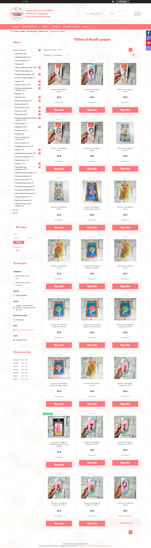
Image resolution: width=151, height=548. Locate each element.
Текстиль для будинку (22, 71)
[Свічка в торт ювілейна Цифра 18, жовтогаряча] (92, 309)
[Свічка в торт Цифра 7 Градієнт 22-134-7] (92, 427)
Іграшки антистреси (22, 179)
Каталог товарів (19, 31)
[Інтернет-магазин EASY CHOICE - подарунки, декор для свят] (17, 13)
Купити (59, 110)
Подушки (18, 64)
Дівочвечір (19, 53)
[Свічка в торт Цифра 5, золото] (59, 250)
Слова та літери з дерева (24, 78)
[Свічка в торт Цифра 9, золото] (59, 191)
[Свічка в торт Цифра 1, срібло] (59, 74)
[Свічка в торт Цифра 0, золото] (92, 368)
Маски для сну (20, 104)
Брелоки (18, 94)
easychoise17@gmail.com (25, 330)
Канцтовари (19, 114)
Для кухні (18, 97)
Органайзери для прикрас (24, 173)
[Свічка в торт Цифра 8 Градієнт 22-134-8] (59, 487)
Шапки (17, 150)
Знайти (19, 242)
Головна (15, 27)
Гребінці (18, 134)
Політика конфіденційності (103, 546)
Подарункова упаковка (23, 74)
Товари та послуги (29, 27)
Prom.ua (86, 544)
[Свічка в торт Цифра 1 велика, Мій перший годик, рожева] (59, 427)
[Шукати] (137, 13)
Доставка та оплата (71, 27)
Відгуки (15, 213)
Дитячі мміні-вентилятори (24, 193)
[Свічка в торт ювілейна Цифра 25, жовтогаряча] (59, 368)
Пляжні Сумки (20, 123)
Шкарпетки (19, 127)
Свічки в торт (43, 31)
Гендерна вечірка (21, 57)
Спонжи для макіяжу (22, 176)
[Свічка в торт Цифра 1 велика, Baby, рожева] (92, 191)
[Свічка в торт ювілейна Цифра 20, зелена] (125, 309)
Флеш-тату (19, 111)
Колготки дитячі (20, 143)
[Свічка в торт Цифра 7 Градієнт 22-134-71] (125, 427)
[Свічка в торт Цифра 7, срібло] (125, 74)
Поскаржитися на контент (86, 546)
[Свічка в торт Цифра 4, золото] (125, 133)
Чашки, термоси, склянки (23, 67)
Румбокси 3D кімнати (22, 200)
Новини (85, 27)
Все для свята (32, 31)
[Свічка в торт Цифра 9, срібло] (92, 133)
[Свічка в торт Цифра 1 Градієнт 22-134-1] (125, 368)
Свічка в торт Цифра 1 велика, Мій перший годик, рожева (59, 444)
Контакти (56, 27)
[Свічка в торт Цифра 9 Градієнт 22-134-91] (92, 487)
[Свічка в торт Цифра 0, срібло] (125, 487)
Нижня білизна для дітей (23, 153)
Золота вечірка (20, 60)
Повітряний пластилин (23, 183)
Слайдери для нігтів (22, 146)
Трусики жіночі (20, 160)
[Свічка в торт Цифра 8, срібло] (59, 133)
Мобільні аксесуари (22, 101)
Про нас (45, 27)
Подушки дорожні (21, 197)
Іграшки (18, 163)
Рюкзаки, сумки (20, 85)
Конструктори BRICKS (22, 190)
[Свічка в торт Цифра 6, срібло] (92, 74)
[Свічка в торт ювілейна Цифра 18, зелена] (59, 309)
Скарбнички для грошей (23, 186)
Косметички (19, 130)
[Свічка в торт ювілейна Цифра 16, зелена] (92, 250)
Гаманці (17, 81)
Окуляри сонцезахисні (22, 157)
